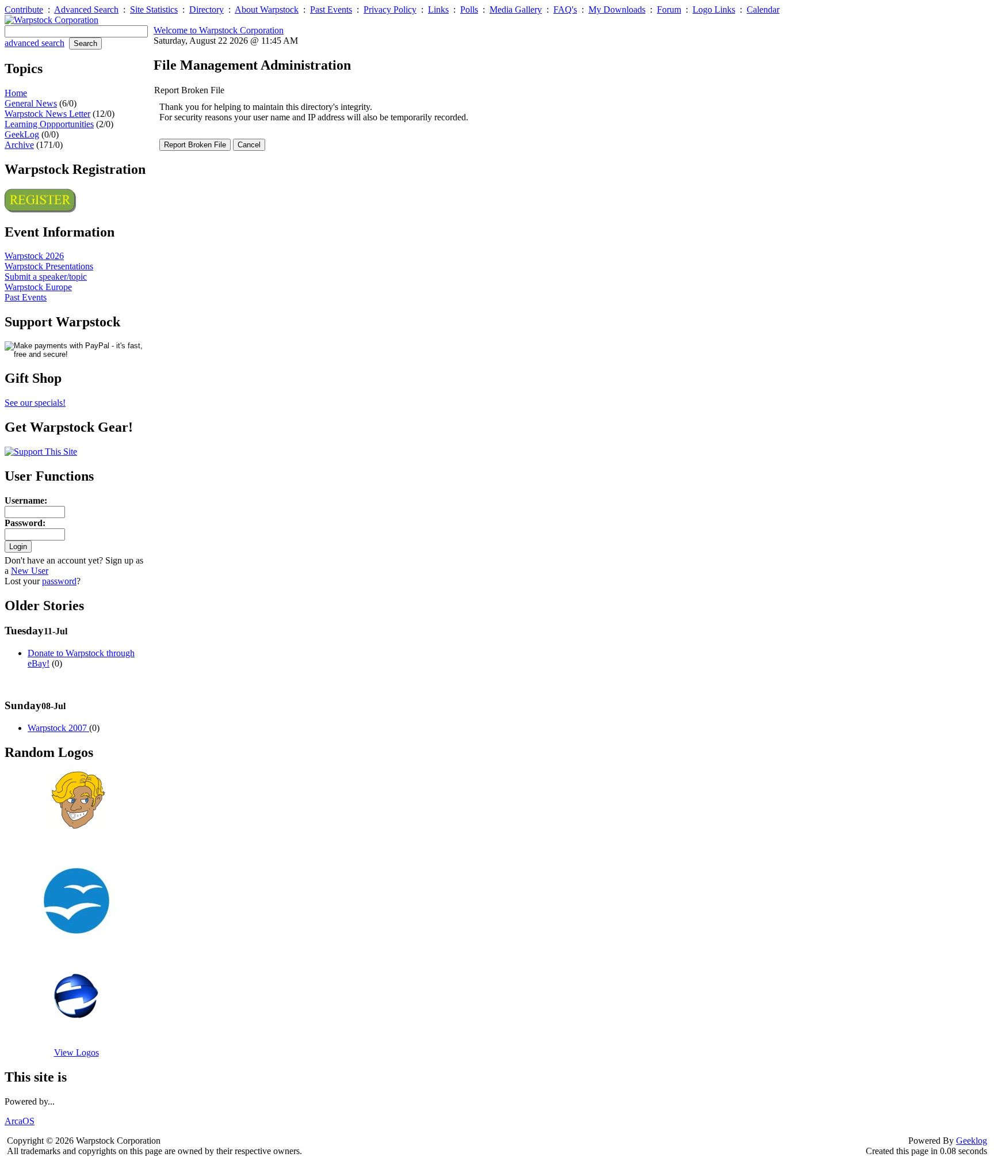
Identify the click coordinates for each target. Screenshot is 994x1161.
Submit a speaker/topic (46, 276)
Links (438, 9)
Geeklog (971, 1140)
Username (24, 500)
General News (31, 103)
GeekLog (22, 134)
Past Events (331, 9)
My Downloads (616, 9)
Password (24, 523)
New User (29, 571)
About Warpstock (267, 9)
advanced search (34, 43)
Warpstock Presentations (49, 266)
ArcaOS (20, 1121)
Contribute (24, 9)
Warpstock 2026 (34, 256)
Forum (669, 9)
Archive (19, 145)
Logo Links (714, 9)
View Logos (76, 1052)
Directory (206, 9)
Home (16, 93)
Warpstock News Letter (47, 114)
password (59, 581)
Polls (469, 9)
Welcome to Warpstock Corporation (219, 30)
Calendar (763, 9)
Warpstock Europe (38, 287)
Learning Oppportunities (49, 124)
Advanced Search (86, 9)
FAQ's (565, 9)
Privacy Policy (390, 9)
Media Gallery (516, 9)
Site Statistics (154, 9)
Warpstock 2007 (58, 728)
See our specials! (35, 403)
